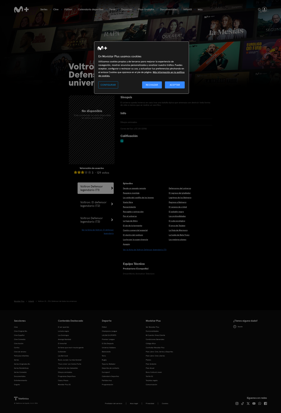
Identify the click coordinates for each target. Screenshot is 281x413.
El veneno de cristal (178, 207)
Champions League (109, 331)
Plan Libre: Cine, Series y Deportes (159, 352)
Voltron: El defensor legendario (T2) (93, 204)
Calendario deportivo (90, 9)
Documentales (169, 9)
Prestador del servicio (113, 403)
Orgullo (17, 385)
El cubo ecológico (177, 221)
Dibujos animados (65, 372)
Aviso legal (134, 403)
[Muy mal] (75, 172)
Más (200, 9)
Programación (107, 385)
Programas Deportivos (67, 376)
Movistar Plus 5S (64, 385)
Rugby (104, 360)
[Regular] (82, 172)
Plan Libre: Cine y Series (155, 356)
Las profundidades (177, 216)
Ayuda (240, 327)
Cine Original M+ (20, 331)
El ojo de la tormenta (132, 225)
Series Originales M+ (22, 364)
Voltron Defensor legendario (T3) (91, 219)
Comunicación (151, 385)
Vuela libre (128, 202)
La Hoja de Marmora (178, 230)
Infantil (187, 9)
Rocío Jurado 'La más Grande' (70, 360)
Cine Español (19, 335)
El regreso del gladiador (180, 193)
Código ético (151, 343)
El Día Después (108, 343)
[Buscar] (259, 9)
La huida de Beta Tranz (179, 235)
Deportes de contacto (110, 368)
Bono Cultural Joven (154, 372)
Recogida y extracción (133, 211)
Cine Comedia (19, 339)
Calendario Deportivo (110, 376)
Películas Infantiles (21, 356)
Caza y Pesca (63, 380)
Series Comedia (20, 372)
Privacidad (150, 403)
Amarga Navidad (64, 339)
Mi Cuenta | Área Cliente (155, 335)
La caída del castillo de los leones (138, 197)
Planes (148, 360)
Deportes (126, 9)
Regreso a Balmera (177, 202)
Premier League (108, 339)
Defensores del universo (180, 188)
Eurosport (106, 372)
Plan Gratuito (146, 9)
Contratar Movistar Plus (155, 348)
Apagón (126, 244)
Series (43, 9)
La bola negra (63, 331)
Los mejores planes (177, 239)
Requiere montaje (131, 193)
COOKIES (165, 403)
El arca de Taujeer (177, 225)
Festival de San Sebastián (68, 368)
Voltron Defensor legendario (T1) (91, 188)
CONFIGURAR (108, 84)
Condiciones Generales (155, 339)
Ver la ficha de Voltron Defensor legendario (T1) (144, 249)
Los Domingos (63, 335)
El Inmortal (62, 343)
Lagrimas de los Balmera (180, 197)
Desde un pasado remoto (134, 188)
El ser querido (63, 327)
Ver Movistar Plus (152, 327)
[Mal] (79, 172)
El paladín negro (176, 211)
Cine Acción (18, 343)
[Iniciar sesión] (264, 9)
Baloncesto (106, 352)
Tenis (112, 9)
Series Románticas (21, 368)
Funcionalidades (152, 331)
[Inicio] (21, 9)
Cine (56, 9)
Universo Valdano (109, 348)
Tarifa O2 (149, 376)
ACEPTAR (175, 84)
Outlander (62, 352)
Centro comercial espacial (135, 230)
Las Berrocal (63, 356)
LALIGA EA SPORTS (109, 335)
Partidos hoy (107, 380)
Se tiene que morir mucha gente (71, 348)
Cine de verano (20, 352)
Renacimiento (129, 207)
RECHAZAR (152, 84)
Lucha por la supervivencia (135, 239)
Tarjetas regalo (152, 380)
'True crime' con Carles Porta (69, 364)
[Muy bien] (89, 172)
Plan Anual (150, 368)
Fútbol (68, 9)
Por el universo (130, 216)
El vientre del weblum (133, 235)
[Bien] (86, 172)
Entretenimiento (20, 380)
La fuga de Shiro (130, 221)
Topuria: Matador (108, 364)
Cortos (16, 348)
